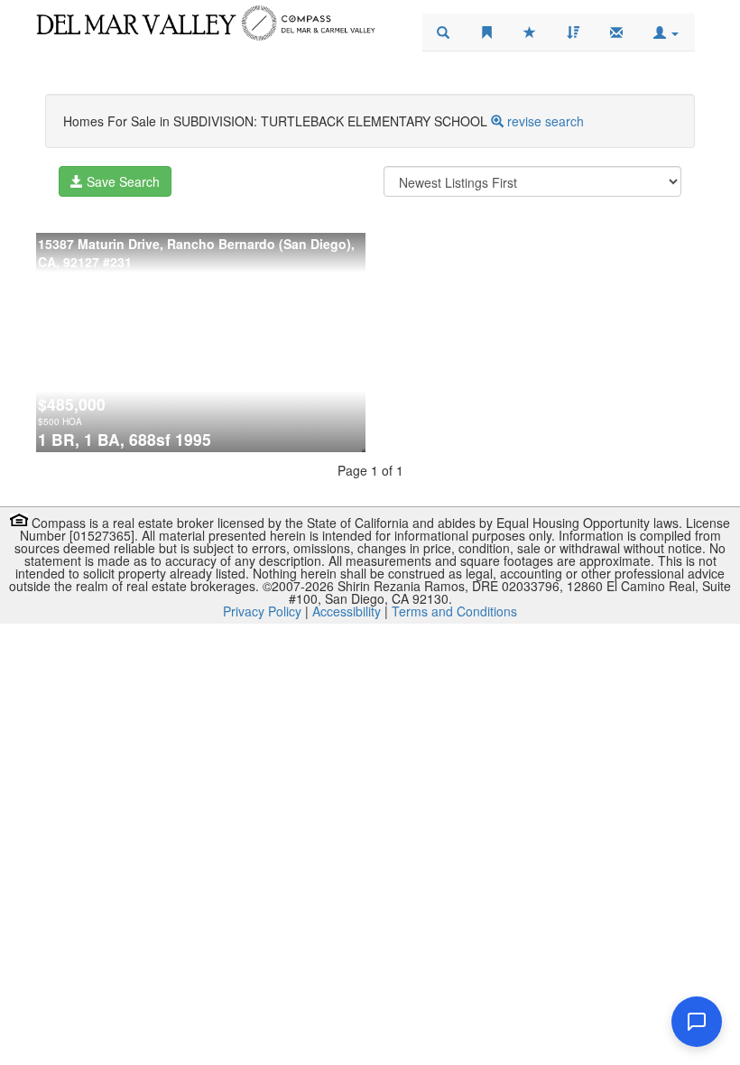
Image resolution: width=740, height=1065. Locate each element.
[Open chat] (696, 1021)
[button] (666, 32)
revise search (545, 121)
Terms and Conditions (454, 611)
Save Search (121, 181)
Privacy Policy (262, 611)
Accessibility (346, 611)
